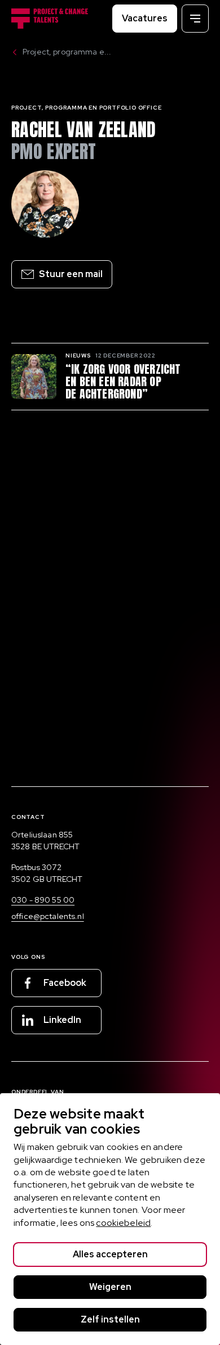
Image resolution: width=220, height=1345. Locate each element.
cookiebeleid (123, 1223)
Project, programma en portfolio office (86, 108)
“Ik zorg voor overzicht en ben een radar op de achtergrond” (123, 381)
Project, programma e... (67, 52)
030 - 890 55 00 (42, 900)
